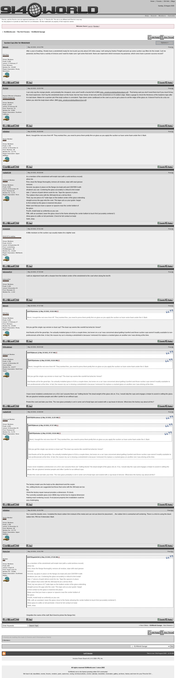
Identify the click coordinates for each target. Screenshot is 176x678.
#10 (172, 510)
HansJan (6, 551)
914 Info (166, 1)
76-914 (5, 88)
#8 (172, 347)
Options (164, 42)
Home (152, 1)
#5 (172, 229)
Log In (90, 26)
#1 (172, 47)
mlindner (6, 132)
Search (153, 15)
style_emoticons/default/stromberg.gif (114, 92)
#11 (172, 551)
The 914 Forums (23, 32)
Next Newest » (168, 625)
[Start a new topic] (167, 37)
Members (162, 15)
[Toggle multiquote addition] (161, 82)
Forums (159, 1)
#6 (172, 272)
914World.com (9, 32)
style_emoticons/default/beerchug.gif (72, 100)
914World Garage (38, 32)
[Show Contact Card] (11, 82)
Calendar (171, 15)
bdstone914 (7, 272)
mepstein (6, 229)
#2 (172, 88)
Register (96, 26)
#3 (172, 131)
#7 (172, 305)
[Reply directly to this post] (169, 82)
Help (147, 15)
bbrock (5, 47)
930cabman (7, 347)
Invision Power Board (80, 658)
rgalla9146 (7, 173)
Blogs (173, 1)
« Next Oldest (143, 625)
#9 (172, 412)
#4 (172, 172)
